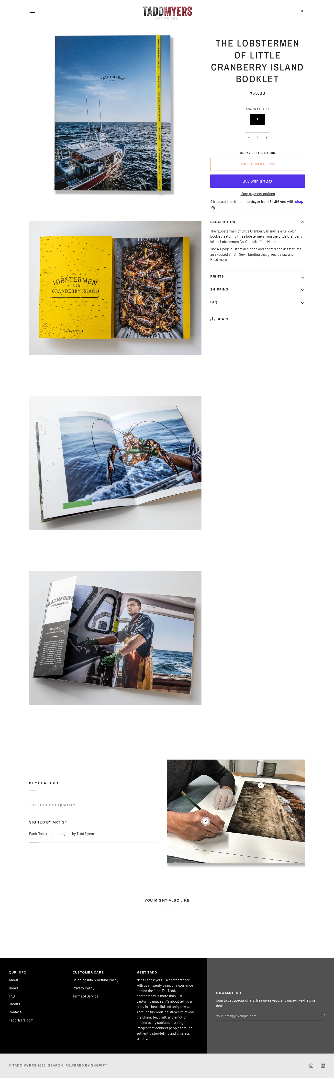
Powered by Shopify (86, 1065)
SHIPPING (219, 289)
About (13, 980)
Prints (217, 276)
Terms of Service (86, 996)
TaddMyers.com (21, 1020)
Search (55, 1065)
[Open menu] (36, 12)
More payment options (258, 193)
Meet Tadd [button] (146, 972)
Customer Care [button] (88, 972)
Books (13, 988)
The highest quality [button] (52, 805)
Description (222, 222)
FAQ (214, 302)
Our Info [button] (17, 972)
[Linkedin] (323, 1066)
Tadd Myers (24, 1065)
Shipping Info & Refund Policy (95, 980)
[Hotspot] (261, 785)
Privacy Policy (83, 988)
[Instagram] (311, 1066)
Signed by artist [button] (48, 822)
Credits (14, 1004)
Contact (15, 1012)
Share (223, 319)
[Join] (321, 1015)
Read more (218, 259)
